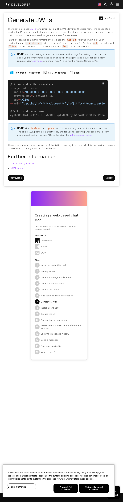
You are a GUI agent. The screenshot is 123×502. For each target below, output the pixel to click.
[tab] (25, 73)
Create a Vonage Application (54, 277)
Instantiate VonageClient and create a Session (58, 327)
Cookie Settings (17, 487)
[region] (59, 481)
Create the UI (45, 314)
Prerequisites (46, 271)
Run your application (49, 346)
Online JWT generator (23, 163)
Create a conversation (50, 283)
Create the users (48, 289)
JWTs (33, 29)
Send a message (47, 340)
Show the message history (52, 333)
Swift (43, 252)
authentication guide (81, 135)
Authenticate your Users (51, 320)
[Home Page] (18, 4)
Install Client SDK (48, 308)
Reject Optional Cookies (94, 488)
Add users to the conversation (54, 295)
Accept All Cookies (66, 488)
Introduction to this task (51, 265)
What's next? (45, 352)
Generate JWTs (47, 301)
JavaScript (46, 240)
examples (37, 61)
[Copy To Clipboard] (103, 83)
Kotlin (44, 246)
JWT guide (17, 168)
